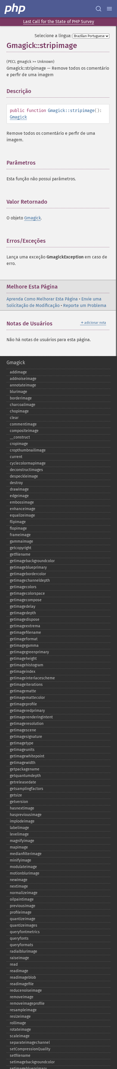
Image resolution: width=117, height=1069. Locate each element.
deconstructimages (26, 470)
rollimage (18, 1023)
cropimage (19, 443)
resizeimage (20, 1016)
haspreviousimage (26, 814)
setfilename (20, 1055)
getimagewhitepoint (27, 756)
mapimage (19, 847)
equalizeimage (22, 515)
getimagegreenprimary (29, 652)
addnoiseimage (23, 378)
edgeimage (19, 496)
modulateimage (23, 867)
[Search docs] (98, 8)
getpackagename (24, 769)
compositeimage (24, 430)
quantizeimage (22, 919)
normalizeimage (24, 893)
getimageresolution (27, 723)
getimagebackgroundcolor (32, 561)
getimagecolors (23, 587)
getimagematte (23, 691)
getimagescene (23, 730)
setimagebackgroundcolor (32, 1062)
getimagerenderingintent (31, 717)
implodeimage (22, 821)
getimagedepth (23, 613)
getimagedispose (24, 619)
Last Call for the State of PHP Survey (58, 21)
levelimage (19, 834)
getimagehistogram (26, 665)
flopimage (18, 528)
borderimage (21, 398)
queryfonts (19, 938)
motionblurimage (24, 873)
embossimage (22, 502)
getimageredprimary (27, 710)
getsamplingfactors (26, 788)
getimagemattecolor (27, 697)
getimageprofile (23, 704)
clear (14, 417)
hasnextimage (22, 808)
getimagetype (21, 743)
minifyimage (20, 860)
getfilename (20, 554)
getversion (19, 801)
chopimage (19, 411)
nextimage (19, 886)
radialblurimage (23, 951)
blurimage (18, 391)
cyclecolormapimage (28, 463)
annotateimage (23, 385)
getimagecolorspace (27, 593)
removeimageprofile (27, 1003)
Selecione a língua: (53, 35)
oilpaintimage (22, 899)
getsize (16, 795)
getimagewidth (22, 762)
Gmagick (18, 117)
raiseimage (19, 958)
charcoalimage (22, 404)
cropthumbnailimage (28, 450)
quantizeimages (23, 925)
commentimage (23, 424)
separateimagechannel (30, 1042)
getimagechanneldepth (30, 580)
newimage (18, 880)
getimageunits (22, 749)
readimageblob (23, 977)
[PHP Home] (15, 8)
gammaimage (21, 541)
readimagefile (22, 984)
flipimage (18, 522)
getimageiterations (26, 684)
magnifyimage (22, 840)
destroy (16, 483)
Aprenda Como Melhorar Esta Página (42, 299)
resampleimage (23, 1010)
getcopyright (20, 548)
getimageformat (24, 639)
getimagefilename (25, 632)
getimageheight (23, 658)
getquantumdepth (25, 775)
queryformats (21, 945)
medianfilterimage (26, 854)
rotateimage (20, 1029)
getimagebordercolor (28, 574)
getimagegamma (24, 645)
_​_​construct (20, 437)
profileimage (21, 912)
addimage (18, 372)
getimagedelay (22, 606)
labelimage (19, 827)
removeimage (21, 997)
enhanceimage (22, 509)
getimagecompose (26, 600)
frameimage (20, 535)
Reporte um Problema (84, 305)
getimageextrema (25, 626)
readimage (19, 971)
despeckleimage (24, 476)
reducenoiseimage (26, 990)
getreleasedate (23, 782)
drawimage (19, 489)
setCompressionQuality (30, 1049)
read (14, 964)
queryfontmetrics (25, 932)
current (16, 457)
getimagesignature (26, 736)
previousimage (22, 906)
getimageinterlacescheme (32, 678)
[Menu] (109, 8)
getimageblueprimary (28, 567)
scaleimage (20, 1036)
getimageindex (22, 671)
